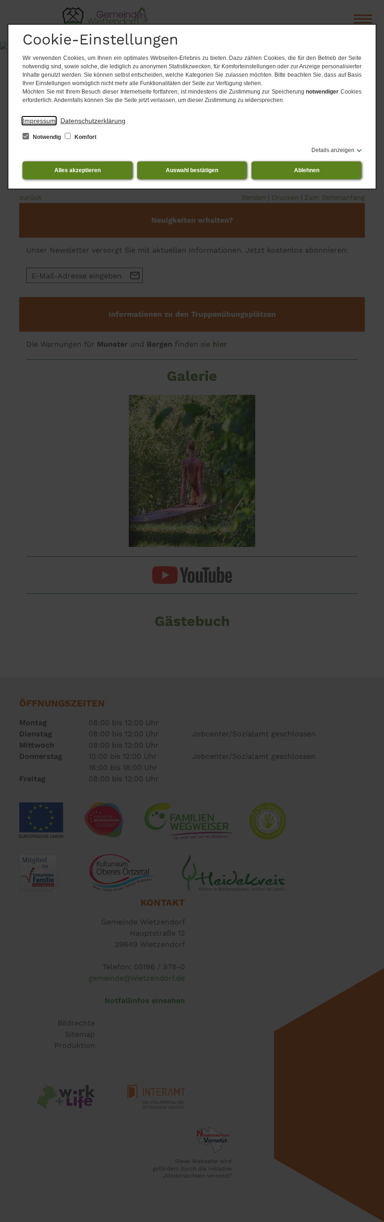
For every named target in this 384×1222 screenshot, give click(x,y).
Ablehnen (306, 170)
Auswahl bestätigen (192, 170)
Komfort (84, 137)
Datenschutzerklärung (93, 120)
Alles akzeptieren (77, 170)
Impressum (39, 120)
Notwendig (46, 137)
